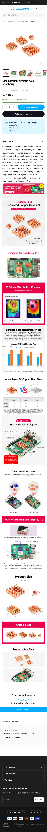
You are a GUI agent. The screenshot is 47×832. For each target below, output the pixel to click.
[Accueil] (3, 21)
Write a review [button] (23, 709)
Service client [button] (10, 773)
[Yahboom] (21, 8)
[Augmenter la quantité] (13, 107)
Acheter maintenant (23, 114)
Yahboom (14, 90)
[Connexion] (37, 8)
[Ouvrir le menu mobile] (3, 9)
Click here (13, 128)
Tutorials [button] (8, 780)
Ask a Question (15, 737)
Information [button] (9, 767)
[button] (23, 141)
